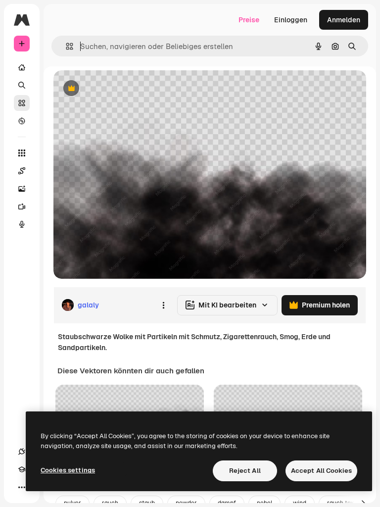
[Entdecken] (22, 121)
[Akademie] (22, 469)
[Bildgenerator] (22, 189)
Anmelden (343, 19)
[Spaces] (22, 171)
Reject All (245, 470)
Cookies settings (68, 470)
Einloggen (290, 19)
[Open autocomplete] (65, 46)
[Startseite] (22, 67)
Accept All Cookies (321, 470)
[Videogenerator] (22, 206)
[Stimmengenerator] (22, 224)
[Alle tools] (22, 153)
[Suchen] (22, 85)
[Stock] (22, 103)
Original (117, 89)
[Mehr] (22, 487)
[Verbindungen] (22, 451)
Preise (248, 19)
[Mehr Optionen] (163, 305)
